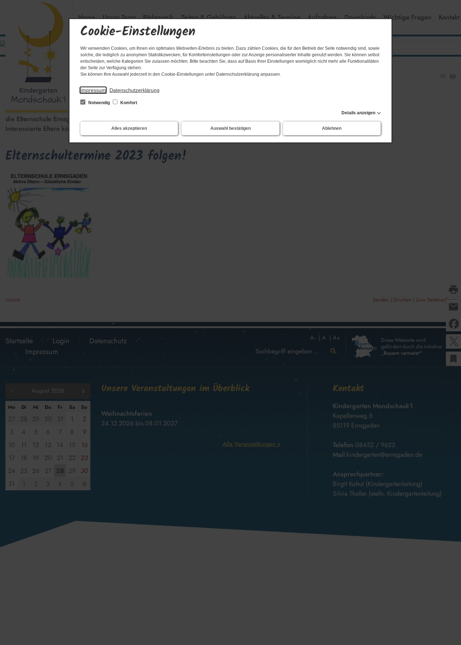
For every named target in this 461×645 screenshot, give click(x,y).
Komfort (128, 102)
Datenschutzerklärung (134, 90)
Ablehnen (331, 128)
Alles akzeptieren (129, 128)
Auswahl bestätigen (230, 128)
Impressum (93, 90)
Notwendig (99, 102)
